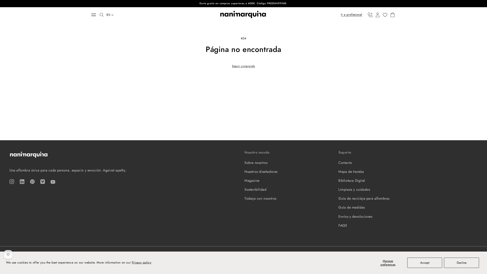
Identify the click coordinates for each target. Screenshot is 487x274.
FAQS (342, 225)
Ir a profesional (351, 14)
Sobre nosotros (255, 162)
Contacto (345, 162)
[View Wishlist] (385, 15)
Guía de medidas (351, 207)
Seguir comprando (243, 66)
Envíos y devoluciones (355, 216)
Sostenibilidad (255, 189)
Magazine (251, 180)
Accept (424, 262)
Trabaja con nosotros (260, 198)
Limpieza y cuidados (354, 189)
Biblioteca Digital (351, 180)
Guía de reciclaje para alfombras (363, 198)
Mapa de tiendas (351, 171)
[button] (95, 15)
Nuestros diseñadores (261, 171)
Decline (461, 262)
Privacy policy (141, 262)
